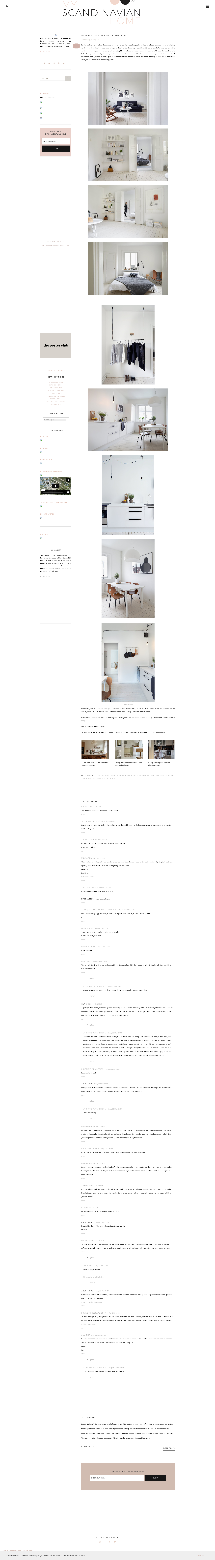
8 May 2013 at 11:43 (108, 821)
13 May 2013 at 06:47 (101, 1291)
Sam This (85, 1335)
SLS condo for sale (89, 1277)
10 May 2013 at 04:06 (95, 1185)
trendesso (87, 840)
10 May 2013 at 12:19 (90, 1208)
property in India (90, 1149)
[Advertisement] (55, 197)
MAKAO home (87, 928)
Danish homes (56, 388)
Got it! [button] (201, 1556)
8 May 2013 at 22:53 (115, 1109)
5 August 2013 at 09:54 (116, 1368)
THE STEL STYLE (89, 888)
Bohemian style (56, 404)
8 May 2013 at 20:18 (101, 1084)
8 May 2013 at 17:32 (102, 928)
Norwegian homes (56, 390)
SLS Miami (100, 1277)
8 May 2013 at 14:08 (104, 888)
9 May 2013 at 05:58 (98, 1127)
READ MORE (45, 576)
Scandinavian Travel (56, 382)
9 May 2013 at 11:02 (107, 1149)
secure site (27, 1550)
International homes (56, 396)
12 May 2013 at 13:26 (101, 1222)
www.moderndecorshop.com (91, 1302)
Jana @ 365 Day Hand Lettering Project (101, 910)
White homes (55, 399)
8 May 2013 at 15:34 (129, 910)
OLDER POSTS (169, 1448)
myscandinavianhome (11, 1550)
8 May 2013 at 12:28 (100, 840)
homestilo (86, 961)
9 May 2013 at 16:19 (98, 1163)
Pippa (84, 807)
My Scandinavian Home (94, 986)
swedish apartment (165, 776)
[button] (76, 45)
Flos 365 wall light (103, 709)
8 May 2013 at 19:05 (95, 1004)
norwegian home (147, 776)
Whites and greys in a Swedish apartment (103, 35)
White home (110, 779)
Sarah (84, 1185)
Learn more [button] (80, 1555)
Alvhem (158, 57)
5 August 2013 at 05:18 (99, 1335)
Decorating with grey (127, 776)
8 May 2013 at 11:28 (95, 807)
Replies (91, 978)
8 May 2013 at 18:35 (100, 961)
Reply (83, 814)
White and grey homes (92, 779)
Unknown (86, 858)
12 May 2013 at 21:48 (96, 1241)
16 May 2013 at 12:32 (100, 1266)
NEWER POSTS (87, 1447)
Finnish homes (56, 393)
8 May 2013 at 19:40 (113, 1069)
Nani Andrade (88, 947)
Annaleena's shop (138, 718)
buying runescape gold (93, 1313)
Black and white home (105, 776)
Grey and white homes (56, 401)
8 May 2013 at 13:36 (98, 858)
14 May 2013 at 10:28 (114, 1313)
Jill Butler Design (90, 821)
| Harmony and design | (93, 1069)
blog (83, 721)
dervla (85, 1241)
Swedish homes (55, 385)
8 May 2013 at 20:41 (115, 986)
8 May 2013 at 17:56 (103, 947)
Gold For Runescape (88, 1324)
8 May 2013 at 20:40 (115, 1033)
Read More (45, 51)
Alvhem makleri (128, 704)
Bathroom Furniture (88, 877)
